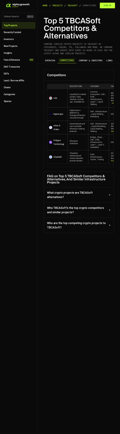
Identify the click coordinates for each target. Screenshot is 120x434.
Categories (9, 94)
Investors (9, 39)
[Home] (17, 5)
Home (45, 5)
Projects (57, 5)
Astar (113, 156)
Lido (55, 98)
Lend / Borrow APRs (14, 80)
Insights (8, 53)
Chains (7, 87)
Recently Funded (12, 32)
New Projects (11, 46)
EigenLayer (58, 114)
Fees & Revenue (18, 60)
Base (113, 158)
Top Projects (10, 25)
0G (112, 153)
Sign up (107, 5)
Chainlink (57, 157)
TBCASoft (73, 5)
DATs (6, 73)
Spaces (7, 101)
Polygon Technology (58, 142)
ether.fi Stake (56, 128)
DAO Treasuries (12, 66)
